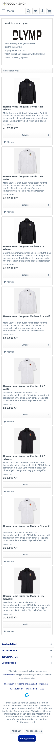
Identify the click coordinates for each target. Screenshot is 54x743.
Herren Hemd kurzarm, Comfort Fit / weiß (24, 388)
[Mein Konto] (42, 11)
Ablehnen (16, 730)
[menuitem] (7, 11)
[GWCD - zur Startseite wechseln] (14, 4)
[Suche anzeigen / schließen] (28, 11)
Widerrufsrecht (16, 688)
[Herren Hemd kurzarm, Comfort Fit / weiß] (27, 371)
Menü (10, 11)
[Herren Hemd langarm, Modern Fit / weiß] (27, 301)
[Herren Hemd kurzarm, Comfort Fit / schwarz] (27, 441)
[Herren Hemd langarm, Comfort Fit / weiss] (27, 161)
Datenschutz (31, 688)
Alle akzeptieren (34, 730)
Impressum (9, 683)
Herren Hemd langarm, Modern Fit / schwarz (23, 248)
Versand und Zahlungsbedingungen (32, 683)
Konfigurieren (27, 738)
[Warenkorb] (49, 11)
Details (25, 135)
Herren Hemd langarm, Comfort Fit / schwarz (24, 108)
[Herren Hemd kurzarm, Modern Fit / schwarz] (27, 581)
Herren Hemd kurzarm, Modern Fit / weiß (26, 526)
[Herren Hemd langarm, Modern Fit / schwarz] (27, 231)
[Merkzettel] (35, 11)
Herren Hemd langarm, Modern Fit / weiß (26, 316)
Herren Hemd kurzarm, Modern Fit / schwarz (23, 597)
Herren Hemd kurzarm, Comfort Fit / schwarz (24, 457)
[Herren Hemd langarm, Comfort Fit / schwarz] (27, 91)
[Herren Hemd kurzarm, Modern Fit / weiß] (27, 511)
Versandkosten (9, 674)
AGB (42, 688)
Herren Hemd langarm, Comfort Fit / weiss (24, 178)
